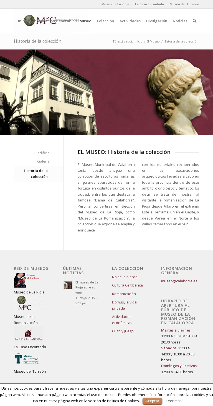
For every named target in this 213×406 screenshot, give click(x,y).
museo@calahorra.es (179, 280)
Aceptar (152, 400)
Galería (43, 161)
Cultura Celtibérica (127, 285)
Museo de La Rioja (115, 4)
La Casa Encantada (149, 4)
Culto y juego (123, 330)
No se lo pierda (125, 276)
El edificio (42, 152)
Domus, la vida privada (124, 305)
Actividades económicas (122, 319)
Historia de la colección (37, 41)
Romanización (124, 293)
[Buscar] (194, 21)
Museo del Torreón (184, 4)
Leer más (174, 400)
